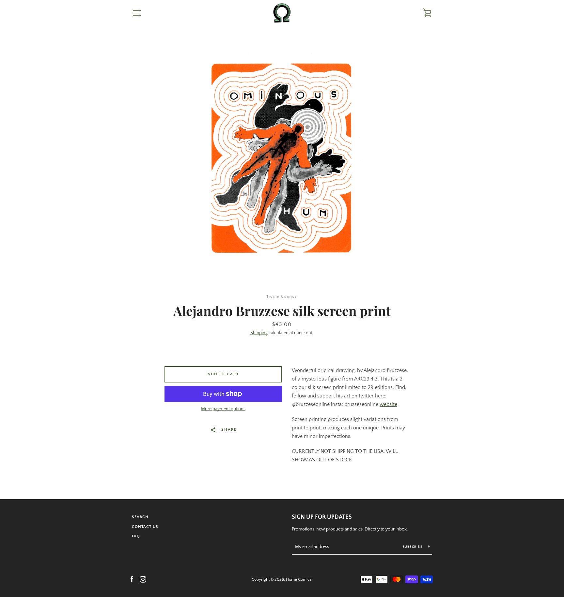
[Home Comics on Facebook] (132, 579)
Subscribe (413, 547)
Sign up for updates (322, 517)
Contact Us (145, 527)
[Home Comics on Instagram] (143, 579)
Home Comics (299, 579)
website (388, 404)
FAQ (136, 536)
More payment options (223, 408)
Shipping (259, 333)
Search (140, 517)
